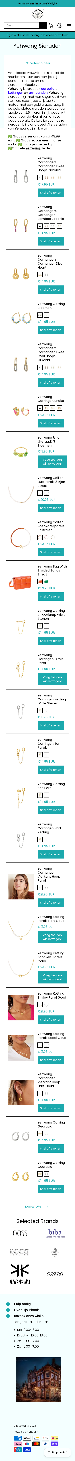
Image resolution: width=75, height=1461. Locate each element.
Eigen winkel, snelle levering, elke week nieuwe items (37, 35)
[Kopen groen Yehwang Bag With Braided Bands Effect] (21, 582)
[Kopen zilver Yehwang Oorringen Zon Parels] (21, 756)
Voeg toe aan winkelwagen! (52, 462)
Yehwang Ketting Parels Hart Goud (51, 919)
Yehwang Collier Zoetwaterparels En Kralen (51, 526)
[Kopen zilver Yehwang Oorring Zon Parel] (21, 798)
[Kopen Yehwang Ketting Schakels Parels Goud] (21, 967)
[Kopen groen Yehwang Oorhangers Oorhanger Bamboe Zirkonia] (21, 225)
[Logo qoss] (20, 1234)
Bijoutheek (20, 1425)
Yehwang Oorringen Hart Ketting (49, 828)
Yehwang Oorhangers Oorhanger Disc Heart (50, 261)
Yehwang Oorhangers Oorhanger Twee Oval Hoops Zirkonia (51, 352)
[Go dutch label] (55, 1252)
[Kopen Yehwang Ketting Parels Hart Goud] (21, 929)
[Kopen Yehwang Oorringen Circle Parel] (21, 669)
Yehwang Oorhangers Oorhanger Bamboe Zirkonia (51, 213)
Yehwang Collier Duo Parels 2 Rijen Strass (51, 482)
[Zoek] (43, 25)
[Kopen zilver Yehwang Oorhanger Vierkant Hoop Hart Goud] (21, 1092)
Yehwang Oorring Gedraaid (51, 1124)
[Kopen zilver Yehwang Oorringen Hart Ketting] (21, 840)
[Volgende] (47, 1206)
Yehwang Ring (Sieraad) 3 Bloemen (48, 441)
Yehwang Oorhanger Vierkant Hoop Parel (49, 874)
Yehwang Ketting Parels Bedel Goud (52, 1036)
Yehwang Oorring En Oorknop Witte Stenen (52, 614)
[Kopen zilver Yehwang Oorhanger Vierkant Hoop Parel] (21, 886)
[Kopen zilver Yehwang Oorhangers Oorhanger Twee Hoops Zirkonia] (21, 176)
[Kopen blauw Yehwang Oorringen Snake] (21, 411)
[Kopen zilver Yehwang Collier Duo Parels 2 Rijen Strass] (21, 494)
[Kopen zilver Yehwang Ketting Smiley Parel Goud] (21, 1007)
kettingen (16, 92)
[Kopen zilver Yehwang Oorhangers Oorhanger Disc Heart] (21, 273)
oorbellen (48, 88)
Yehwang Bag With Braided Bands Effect (52, 570)
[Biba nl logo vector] (55, 1233)
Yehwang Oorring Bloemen (51, 306)
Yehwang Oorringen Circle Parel (51, 659)
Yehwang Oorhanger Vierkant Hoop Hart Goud (49, 1080)
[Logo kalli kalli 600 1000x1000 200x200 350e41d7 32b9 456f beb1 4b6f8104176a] (20, 1274)
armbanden (38, 92)
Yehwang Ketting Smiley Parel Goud (52, 995)
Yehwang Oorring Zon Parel (51, 786)
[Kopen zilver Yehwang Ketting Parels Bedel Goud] (21, 1048)
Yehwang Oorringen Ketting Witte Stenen (52, 699)
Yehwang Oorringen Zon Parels (49, 743)
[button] (51, 25)
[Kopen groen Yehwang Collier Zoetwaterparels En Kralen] (21, 538)
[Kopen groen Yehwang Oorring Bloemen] (21, 318)
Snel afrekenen (50, 193)
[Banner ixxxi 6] (20, 1252)
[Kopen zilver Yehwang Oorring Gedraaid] (21, 1136)
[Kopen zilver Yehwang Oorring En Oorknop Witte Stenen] (21, 627)
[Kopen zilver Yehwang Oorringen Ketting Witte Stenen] (21, 711)
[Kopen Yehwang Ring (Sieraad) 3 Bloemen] (21, 451)
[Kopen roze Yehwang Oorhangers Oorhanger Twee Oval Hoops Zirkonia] (21, 364)
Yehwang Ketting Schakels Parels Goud (51, 957)
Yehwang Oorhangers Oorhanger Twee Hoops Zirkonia (51, 164)
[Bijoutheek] (37, 14)
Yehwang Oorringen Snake (51, 398)
